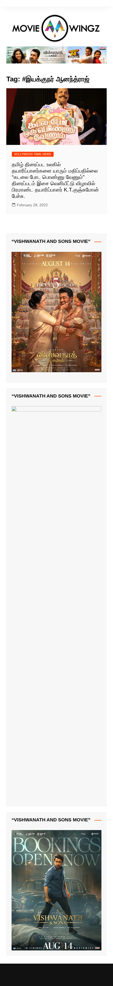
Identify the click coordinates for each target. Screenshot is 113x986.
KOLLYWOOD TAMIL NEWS (32, 154)
